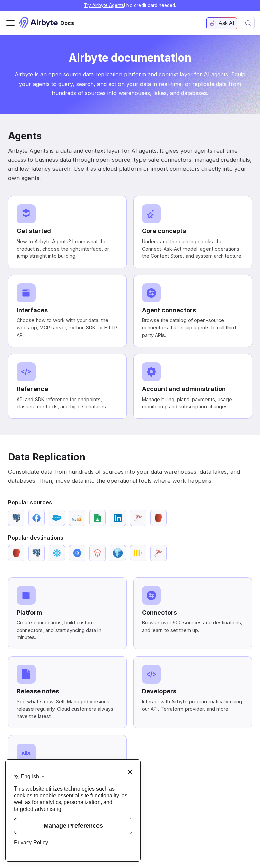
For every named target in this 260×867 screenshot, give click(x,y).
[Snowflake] (57, 553)
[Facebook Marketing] (36, 518)
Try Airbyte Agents (104, 5)
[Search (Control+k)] (248, 23)
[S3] (158, 518)
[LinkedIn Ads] (118, 518)
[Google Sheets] (97, 518)
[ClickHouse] (138, 553)
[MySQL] (77, 518)
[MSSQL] (138, 518)
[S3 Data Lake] (118, 553)
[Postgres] (16, 518)
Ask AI (226, 23)
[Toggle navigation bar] (10, 23)
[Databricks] (97, 553)
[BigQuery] (77, 553)
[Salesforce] (57, 518)
